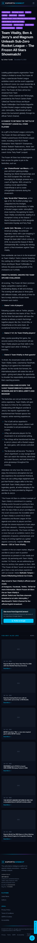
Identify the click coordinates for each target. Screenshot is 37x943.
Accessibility (5, 920)
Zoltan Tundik (8, 59)
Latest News (5, 896)
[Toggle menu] (33, 3)
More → (32, 635)
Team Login (29, 934)
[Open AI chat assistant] (32, 938)
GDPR (13, 935)
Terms (9, 935)
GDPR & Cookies (7, 916)
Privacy (4, 935)
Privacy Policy (6, 910)
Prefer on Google (19, 621)
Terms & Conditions (8, 913)
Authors (4, 900)
